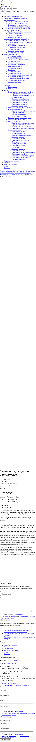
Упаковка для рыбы (10, 164)
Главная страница (6, 171)
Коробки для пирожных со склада (19, 21)
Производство (12, 88)
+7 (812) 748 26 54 (6, 10)
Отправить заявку (6, 717)
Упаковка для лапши (14, 73)
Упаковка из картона (10, 54)
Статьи (6, 166)
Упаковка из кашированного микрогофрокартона (17, 81)
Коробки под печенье (15, 35)
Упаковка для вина (14, 61)
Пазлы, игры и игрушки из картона (15, 18)
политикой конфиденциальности (13, 615)
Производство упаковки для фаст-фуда (16, 39)
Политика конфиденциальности (10, 683)
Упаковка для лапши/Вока (16, 47)
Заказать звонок (5, 739)
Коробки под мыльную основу (18, 59)
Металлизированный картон (13, 16)
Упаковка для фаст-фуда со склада (19, 27)
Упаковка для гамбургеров (16, 46)
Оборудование (12, 87)
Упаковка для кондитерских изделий (20, 75)
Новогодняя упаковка (15, 66)
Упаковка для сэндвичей (16, 51)
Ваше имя (3, 690)
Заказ (1, 701)
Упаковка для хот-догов (15, 52)
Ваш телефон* (4, 695)
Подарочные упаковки (15, 58)
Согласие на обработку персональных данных (15, 685)
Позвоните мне (5, 620)
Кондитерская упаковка (11, 161)
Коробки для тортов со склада (17, 23)
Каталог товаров (18, 171)
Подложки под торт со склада (17, 25)
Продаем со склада (10, 20)
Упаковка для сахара (14, 71)
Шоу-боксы (11, 70)
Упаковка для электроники (16, 64)
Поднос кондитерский (15, 37)
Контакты (7, 168)
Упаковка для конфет (14, 56)
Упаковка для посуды (15, 68)
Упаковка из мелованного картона (19, 78)
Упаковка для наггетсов (15, 49)
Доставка (7, 162)
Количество (4, 706)
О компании (8, 85)
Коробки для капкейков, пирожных (19, 32)
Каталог (6, 90)
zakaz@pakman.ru (5, 6)
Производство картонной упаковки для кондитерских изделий (17, 29)
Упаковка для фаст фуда (15, 77)
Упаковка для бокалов (15, 63)
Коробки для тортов (14, 33)
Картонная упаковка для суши (17, 40)
